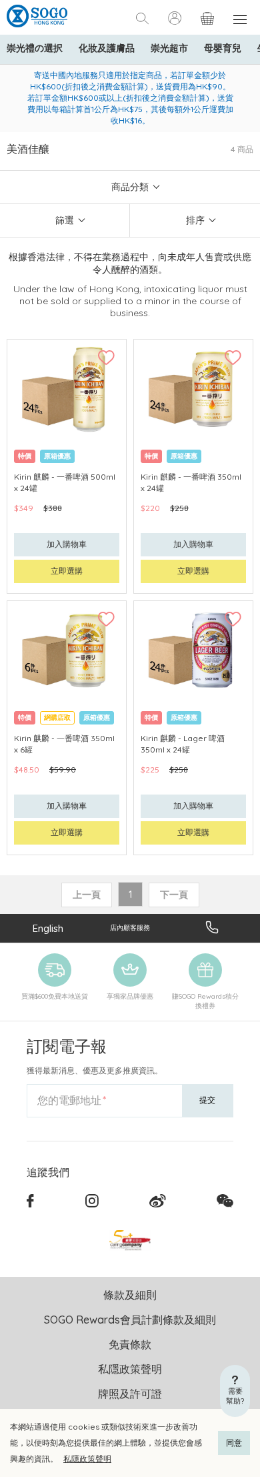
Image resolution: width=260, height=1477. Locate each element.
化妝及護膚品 (107, 48)
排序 (195, 220)
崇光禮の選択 (35, 48)
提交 (207, 1100)
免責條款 (130, 1344)
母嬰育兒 (222, 48)
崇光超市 (169, 48)
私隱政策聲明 (87, 1459)
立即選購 (67, 571)
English (48, 928)
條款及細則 (130, 1295)
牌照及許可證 (130, 1393)
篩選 (64, 220)
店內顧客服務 (130, 927)
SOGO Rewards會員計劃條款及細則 (130, 1319)
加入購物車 (67, 544)
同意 (234, 1443)
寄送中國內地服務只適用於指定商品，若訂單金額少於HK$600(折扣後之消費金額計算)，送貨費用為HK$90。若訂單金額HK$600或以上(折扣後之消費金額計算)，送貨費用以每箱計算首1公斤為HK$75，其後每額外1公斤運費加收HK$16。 (130, 97)
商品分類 (130, 187)
